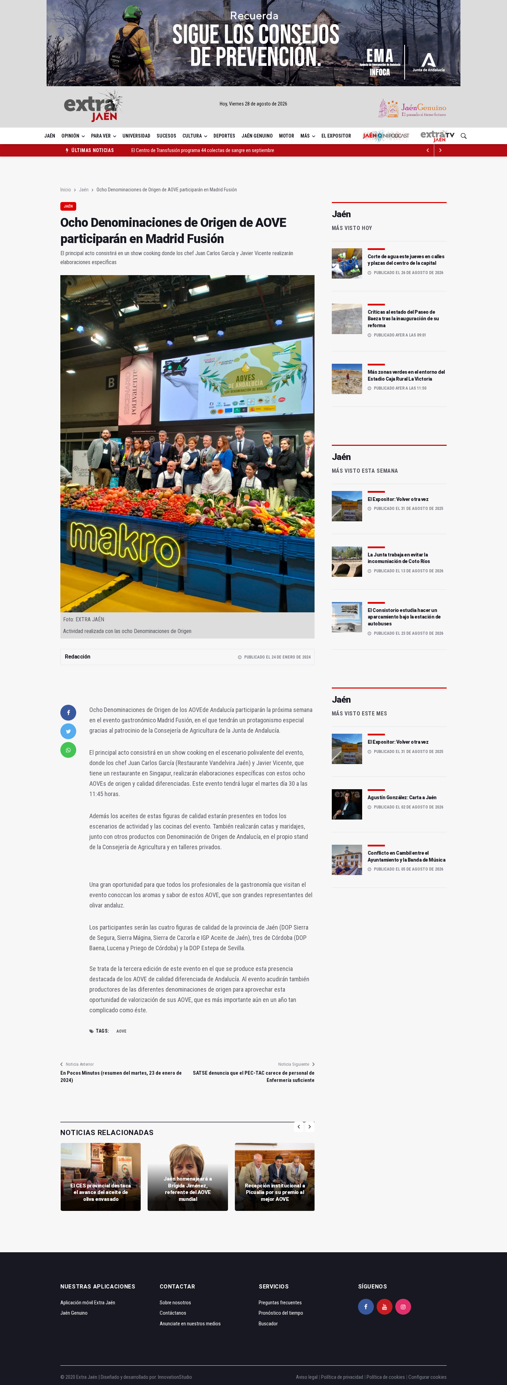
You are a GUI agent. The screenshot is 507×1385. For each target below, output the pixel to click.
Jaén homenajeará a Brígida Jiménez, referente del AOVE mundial (187, 1189)
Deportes (224, 136)
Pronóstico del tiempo (281, 1313)
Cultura (192, 136)
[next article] (428, 150)
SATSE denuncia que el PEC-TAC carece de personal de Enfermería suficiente (253, 1076)
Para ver (101, 136)
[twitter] (68, 731)
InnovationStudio (175, 1377)
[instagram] (403, 1307)
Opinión (70, 136)
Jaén (49, 136)
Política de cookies (386, 1377)
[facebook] (68, 713)
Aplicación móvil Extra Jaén (87, 1302)
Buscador (268, 1324)
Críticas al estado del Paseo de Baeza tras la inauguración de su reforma (403, 318)
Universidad (136, 136)
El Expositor (336, 136)
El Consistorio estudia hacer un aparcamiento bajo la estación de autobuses (404, 617)
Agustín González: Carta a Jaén (402, 797)
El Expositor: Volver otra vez (398, 499)
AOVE (122, 1031)
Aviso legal (307, 1377)
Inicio (65, 189)
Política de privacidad (342, 1377)
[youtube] (384, 1307)
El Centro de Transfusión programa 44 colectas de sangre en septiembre (202, 145)
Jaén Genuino (257, 136)
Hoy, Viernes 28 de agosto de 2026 (253, 104)
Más (305, 136)
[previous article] (440, 150)
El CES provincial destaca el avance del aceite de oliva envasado (100, 1192)
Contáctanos (173, 1313)
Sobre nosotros (175, 1302)
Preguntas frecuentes (280, 1302)
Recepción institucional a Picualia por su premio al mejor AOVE (275, 1192)
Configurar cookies (427, 1377)
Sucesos (166, 136)
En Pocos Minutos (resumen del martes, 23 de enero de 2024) (121, 1076)
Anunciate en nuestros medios (190, 1324)
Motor (286, 136)
